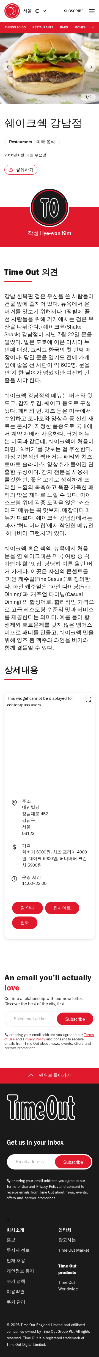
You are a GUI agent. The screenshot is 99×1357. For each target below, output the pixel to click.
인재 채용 (16, 1261)
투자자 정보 (18, 1251)
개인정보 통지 (20, 1271)
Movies (80, 27)
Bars (64, 27)
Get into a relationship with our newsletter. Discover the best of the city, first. (43, 1002)
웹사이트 (62, 908)
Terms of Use (17, 1187)
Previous (8, 66)
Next (90, 66)
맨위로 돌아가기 (55, 1076)
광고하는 (67, 1240)
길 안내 (27, 908)
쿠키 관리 (16, 1303)
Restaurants (42, 27)
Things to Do (15, 27)
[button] (88, 699)
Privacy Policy (34, 1040)
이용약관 (15, 1292)
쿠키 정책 (16, 1282)
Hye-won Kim (55, 234)
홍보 (11, 1240)
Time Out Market (73, 1251)
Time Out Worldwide (68, 1286)
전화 (24, 923)
